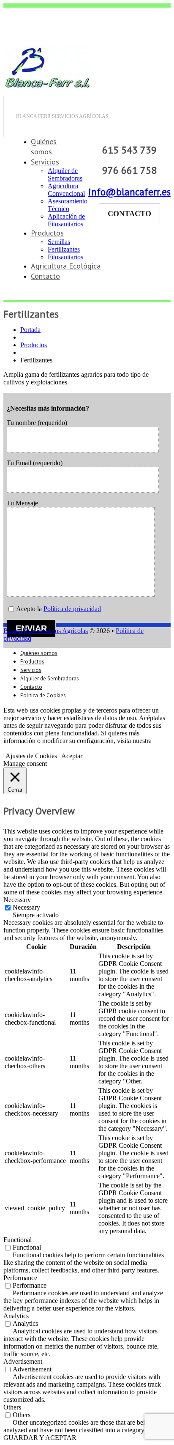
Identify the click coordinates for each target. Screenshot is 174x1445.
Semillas (59, 241)
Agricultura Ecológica (66, 266)
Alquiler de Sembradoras (65, 174)
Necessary (26, 907)
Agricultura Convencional (66, 189)
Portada (30, 329)
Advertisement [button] (22, 1361)
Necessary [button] (17, 899)
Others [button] (12, 1407)
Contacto (45, 276)
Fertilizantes (64, 249)
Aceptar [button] (71, 756)
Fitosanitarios (65, 256)
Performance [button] (20, 1277)
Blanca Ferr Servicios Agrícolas (45, 630)
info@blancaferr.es (129, 192)
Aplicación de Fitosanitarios (66, 220)
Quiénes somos (44, 146)
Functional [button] (17, 1239)
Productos (47, 233)
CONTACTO (129, 213)
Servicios (45, 162)
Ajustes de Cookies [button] (31, 756)
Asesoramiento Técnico (67, 204)
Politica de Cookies (43, 695)
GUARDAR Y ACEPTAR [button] (39, 1437)
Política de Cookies (29, 748)
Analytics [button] (16, 1315)
